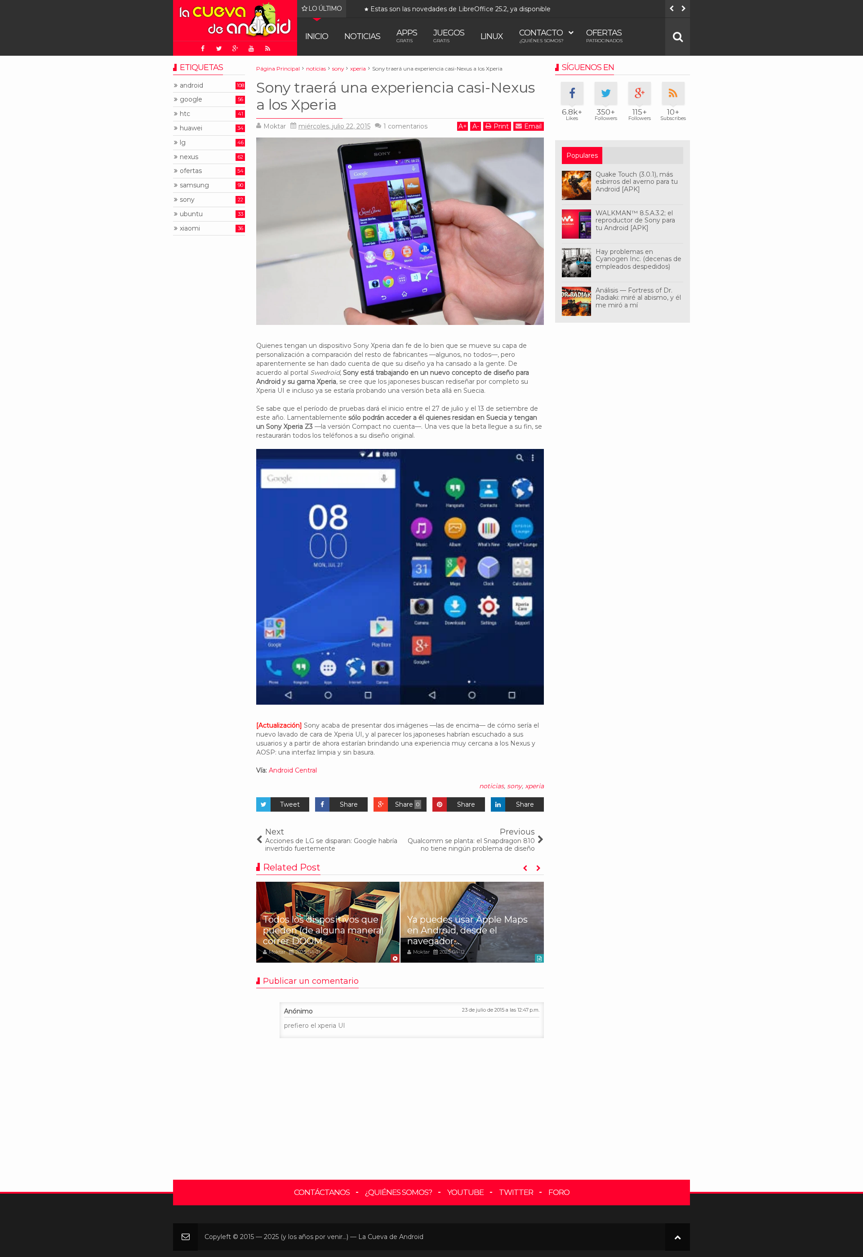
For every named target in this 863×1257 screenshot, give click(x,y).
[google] (235, 48)
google (191, 99)
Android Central (293, 770)
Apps (406, 36)
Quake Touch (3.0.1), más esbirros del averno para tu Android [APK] (637, 182)
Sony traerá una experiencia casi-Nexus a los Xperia (395, 96)
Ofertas (604, 36)
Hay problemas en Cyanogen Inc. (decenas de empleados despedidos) (638, 259)
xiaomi (190, 228)
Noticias (362, 36)
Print (501, 126)
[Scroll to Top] (677, 1237)
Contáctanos (322, 1192)
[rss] (267, 48)
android (191, 85)
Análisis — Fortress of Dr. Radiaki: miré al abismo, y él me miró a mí (638, 298)
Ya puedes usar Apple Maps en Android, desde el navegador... (467, 930)
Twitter (516, 1192)
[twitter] (219, 48)
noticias (491, 786)
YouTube (465, 1192)
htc (185, 114)
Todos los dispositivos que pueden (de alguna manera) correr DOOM (477, 9)
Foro (558, 1192)
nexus (189, 157)
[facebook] (203, 48)
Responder (278, 1000)
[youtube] (251, 48)
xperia (534, 786)
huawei (191, 128)
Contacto (541, 36)
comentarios (405, 126)
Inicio (316, 36)
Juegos (448, 36)
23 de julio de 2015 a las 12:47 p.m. (500, 1010)
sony (514, 786)
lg (183, 143)
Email (533, 126)
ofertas (191, 171)
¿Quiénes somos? (398, 1192)
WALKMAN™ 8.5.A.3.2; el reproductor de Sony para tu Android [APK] (635, 220)
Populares (582, 155)
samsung (194, 185)
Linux (491, 36)
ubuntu (191, 214)
